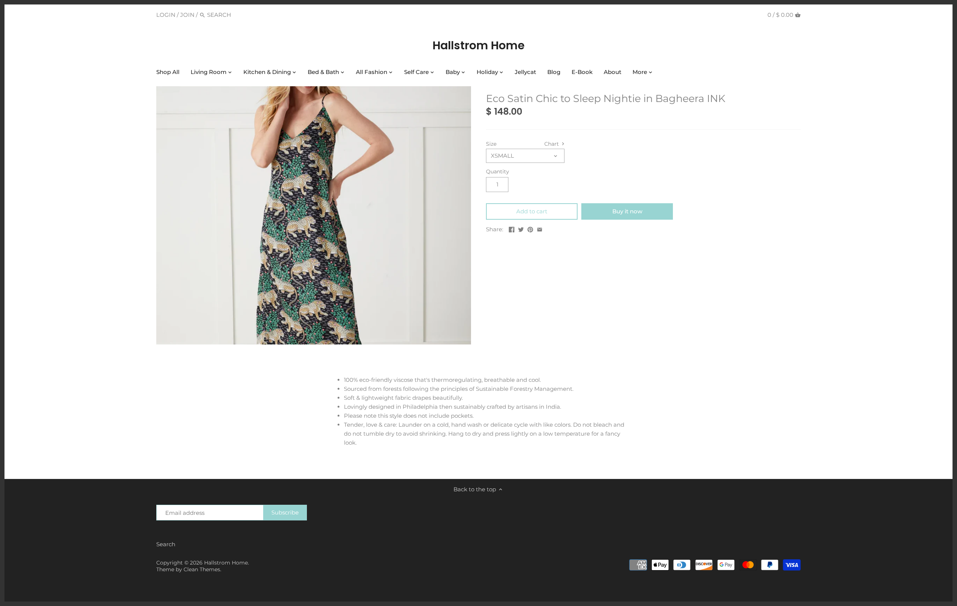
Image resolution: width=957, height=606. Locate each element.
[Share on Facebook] (511, 228)
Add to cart (531, 211)
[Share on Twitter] (521, 228)
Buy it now (627, 211)
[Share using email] (539, 228)
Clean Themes (202, 569)
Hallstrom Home (478, 45)
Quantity (497, 171)
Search (165, 544)
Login (165, 14)
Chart (552, 144)
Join (187, 14)
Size (491, 144)
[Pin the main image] (530, 228)
